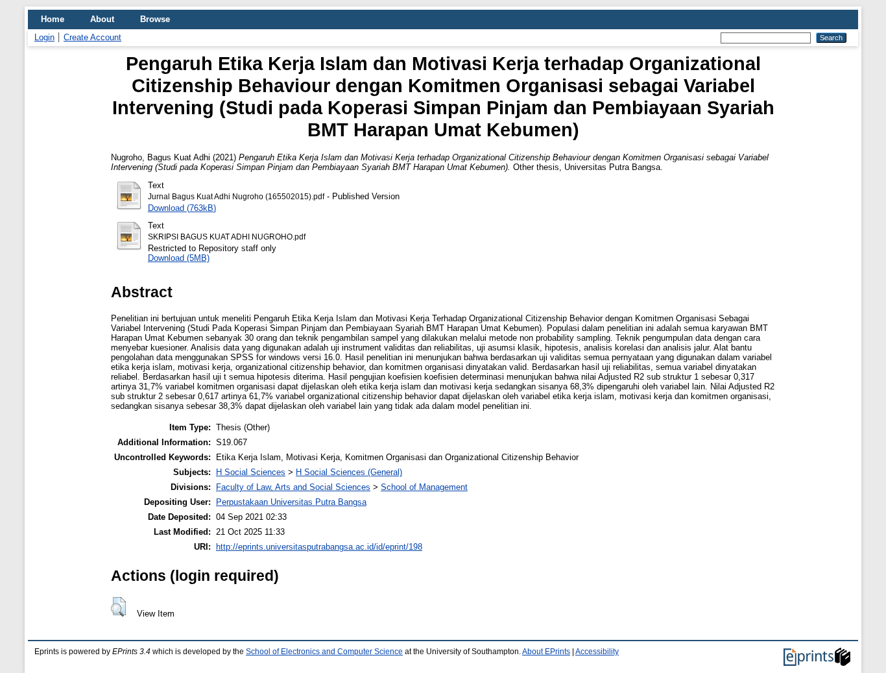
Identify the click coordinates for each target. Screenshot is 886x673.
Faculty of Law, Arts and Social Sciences (293, 487)
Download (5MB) (179, 258)
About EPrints (546, 651)
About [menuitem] (102, 19)
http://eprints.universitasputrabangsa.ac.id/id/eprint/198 (319, 547)
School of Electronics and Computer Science (324, 651)
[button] (118, 607)
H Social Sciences (250, 472)
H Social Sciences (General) (349, 472)
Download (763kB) (182, 208)
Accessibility (597, 651)
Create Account (92, 37)
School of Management (424, 487)
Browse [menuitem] (155, 19)
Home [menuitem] (52, 19)
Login (44, 37)
